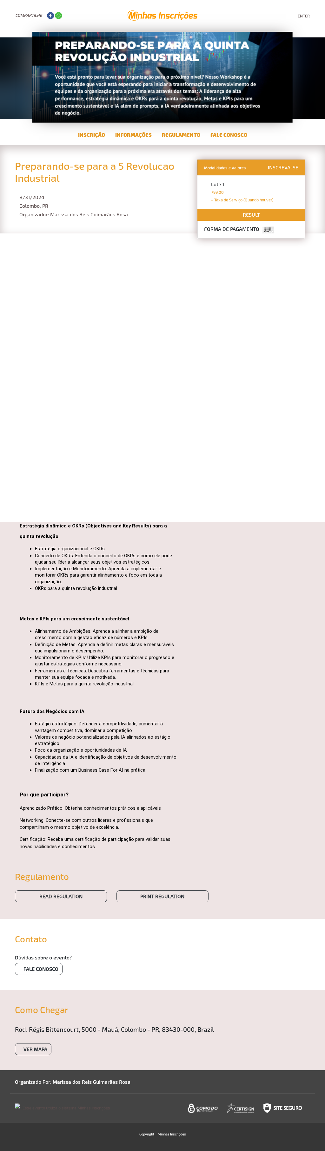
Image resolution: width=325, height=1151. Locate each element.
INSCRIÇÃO (91, 135)
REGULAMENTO (181, 135)
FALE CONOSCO (228, 135)
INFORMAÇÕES (133, 135)
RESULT (251, 215)
